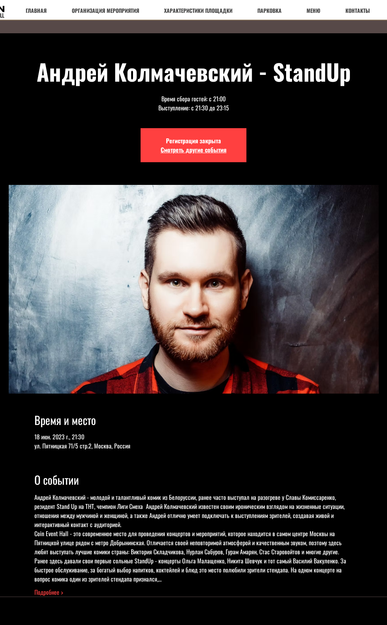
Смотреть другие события (193, 149)
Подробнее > (48, 592)
